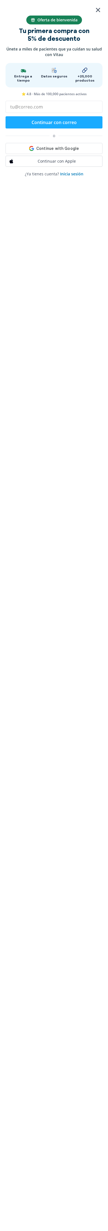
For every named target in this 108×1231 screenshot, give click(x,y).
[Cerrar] (98, 10)
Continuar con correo (54, 122)
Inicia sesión (71, 173)
